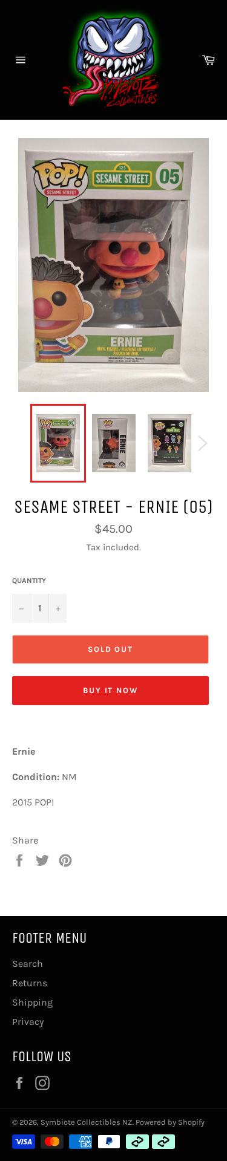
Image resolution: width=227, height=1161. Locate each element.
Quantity (29, 580)
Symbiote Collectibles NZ (87, 1122)
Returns (29, 983)
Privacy (28, 1021)
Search (27, 963)
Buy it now (111, 690)
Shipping (32, 1002)
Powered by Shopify (170, 1122)
